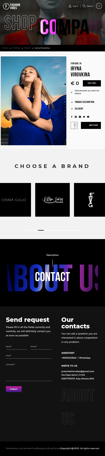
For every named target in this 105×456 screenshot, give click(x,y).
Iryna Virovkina (42, 48)
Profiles (16, 48)
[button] (65, 84)
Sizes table (92, 83)
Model (27, 48)
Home (5, 48)
